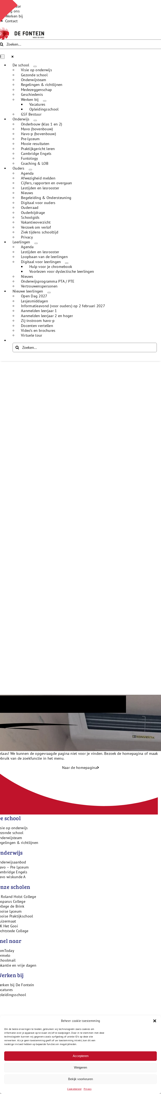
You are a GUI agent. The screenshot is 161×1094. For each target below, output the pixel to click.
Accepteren (80, 1056)
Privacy (88, 1088)
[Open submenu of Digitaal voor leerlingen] (66, 263)
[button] (155, 1021)
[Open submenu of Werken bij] (44, 100)
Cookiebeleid (74, 1088)
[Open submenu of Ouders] (30, 169)
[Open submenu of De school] (35, 66)
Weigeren (80, 1067)
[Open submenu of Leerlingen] (36, 243)
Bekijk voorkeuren (80, 1079)
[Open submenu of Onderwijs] (35, 120)
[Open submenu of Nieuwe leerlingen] (49, 292)
